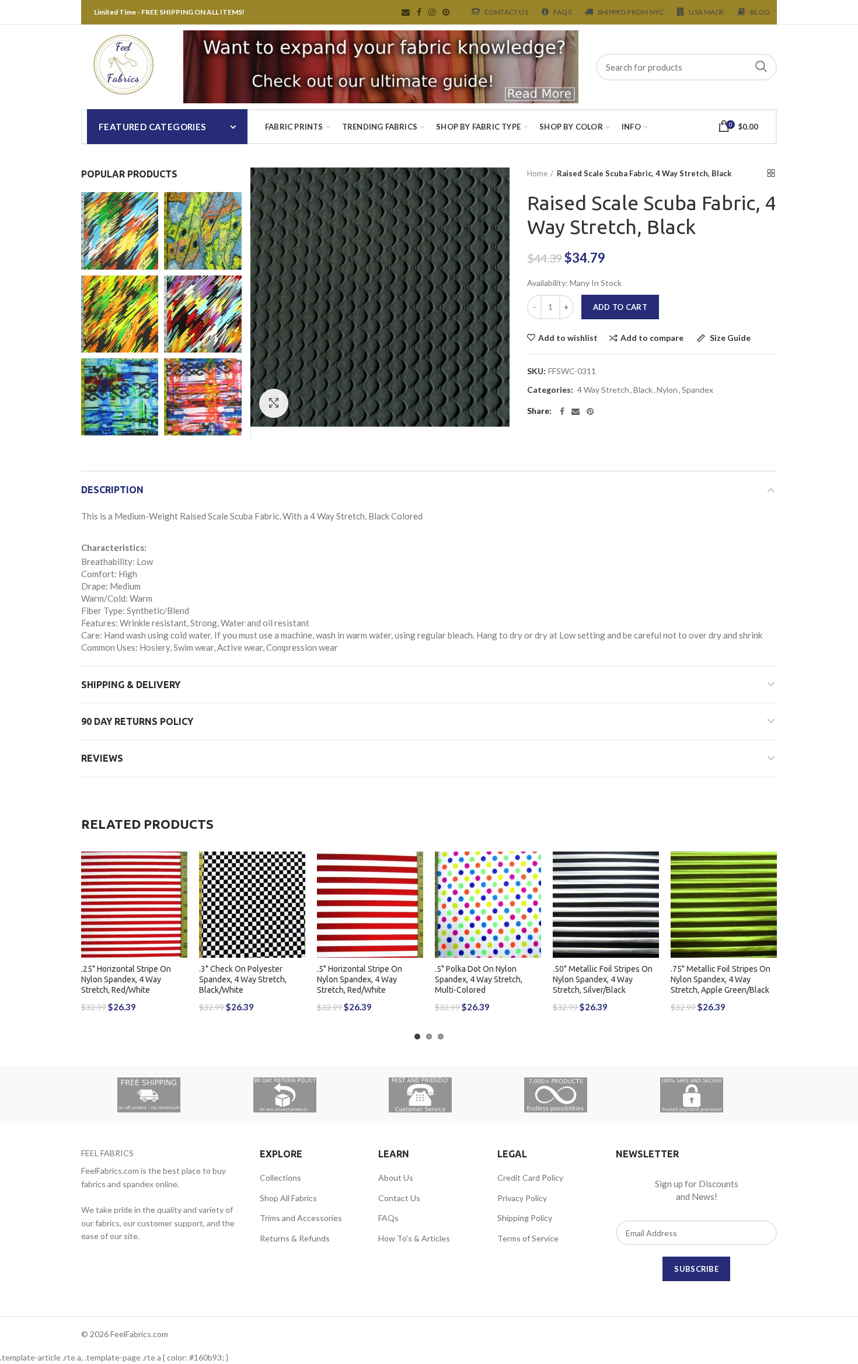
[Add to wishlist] (178, 870)
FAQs (388, 1218)
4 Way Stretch (603, 390)
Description (112, 489)
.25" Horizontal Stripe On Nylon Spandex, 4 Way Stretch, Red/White (126, 979)
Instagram (432, 12)
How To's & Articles (414, 1238)
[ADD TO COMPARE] (178, 897)
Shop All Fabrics (288, 1198)
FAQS (562, 12)
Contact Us (506, 12)
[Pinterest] (590, 411)
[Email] (575, 411)
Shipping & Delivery (130, 684)
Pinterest (446, 12)
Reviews (102, 758)
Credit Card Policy (530, 1177)
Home (537, 173)
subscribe (696, 1269)
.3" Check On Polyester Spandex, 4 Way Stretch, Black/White (243, 979)
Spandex (697, 390)
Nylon (667, 390)
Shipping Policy (524, 1218)
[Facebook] (562, 411)
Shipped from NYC (631, 12)
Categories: (550, 390)
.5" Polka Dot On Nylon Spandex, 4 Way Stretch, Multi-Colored (478, 979)
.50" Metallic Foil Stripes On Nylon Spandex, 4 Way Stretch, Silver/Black (603, 979)
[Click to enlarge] (273, 403)
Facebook (419, 12)
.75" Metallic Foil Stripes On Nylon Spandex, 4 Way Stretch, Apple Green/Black (720, 979)
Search (761, 67)
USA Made (706, 12)
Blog (760, 12)
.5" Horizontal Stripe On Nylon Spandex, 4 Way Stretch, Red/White (359, 979)
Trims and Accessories (301, 1218)
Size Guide (729, 338)
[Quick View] (178, 923)
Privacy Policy (522, 1198)
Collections (280, 1177)
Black (643, 390)
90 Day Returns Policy (137, 721)
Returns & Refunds (295, 1238)
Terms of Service (528, 1238)
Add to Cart (620, 307)
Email (405, 12)
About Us (395, 1177)
